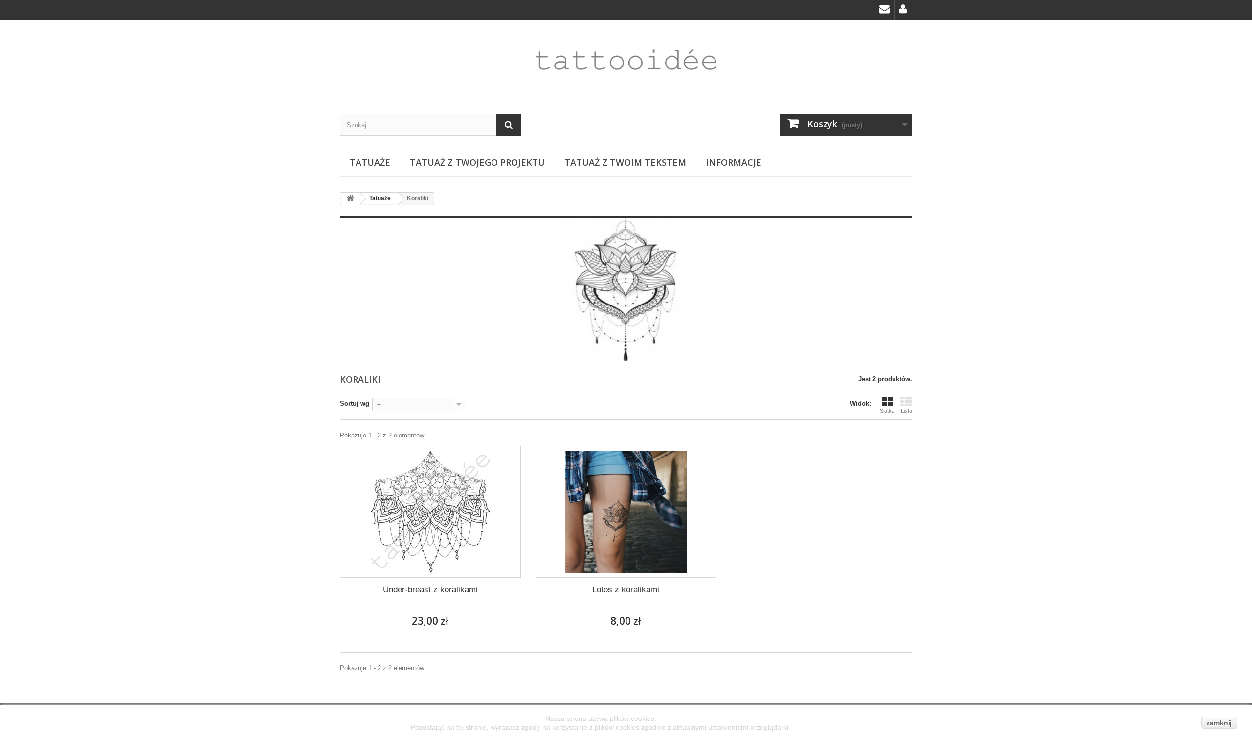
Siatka (887, 411)
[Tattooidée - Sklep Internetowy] (626, 59)
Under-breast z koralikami (430, 589)
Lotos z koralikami (625, 589)
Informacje (733, 162)
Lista (906, 411)
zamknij (1219, 723)
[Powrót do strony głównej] (350, 199)
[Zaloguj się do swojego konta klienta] (903, 10)
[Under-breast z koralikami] (430, 512)
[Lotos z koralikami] (626, 512)
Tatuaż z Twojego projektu (477, 162)
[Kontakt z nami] (884, 10)
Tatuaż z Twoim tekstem (625, 162)
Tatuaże (370, 162)
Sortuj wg (354, 403)
